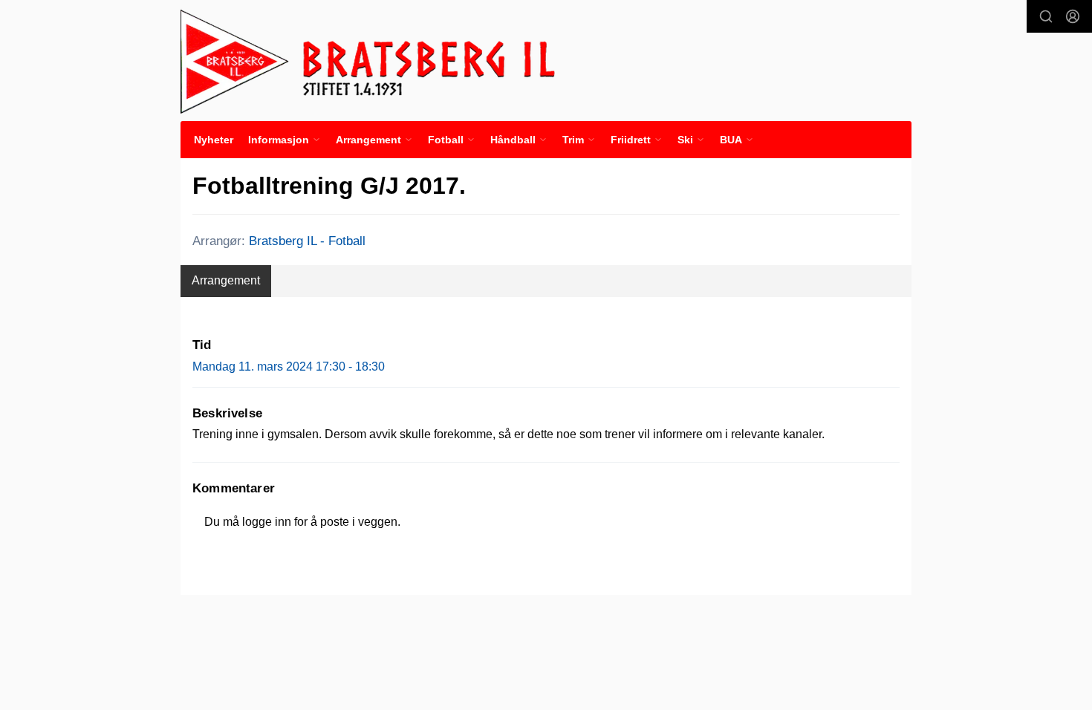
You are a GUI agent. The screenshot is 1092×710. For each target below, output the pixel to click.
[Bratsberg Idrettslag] (368, 60)
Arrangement (226, 280)
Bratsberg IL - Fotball (307, 241)
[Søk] (1046, 16)
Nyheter (213, 140)
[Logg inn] (1072, 16)
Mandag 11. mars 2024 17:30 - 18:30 (288, 366)
